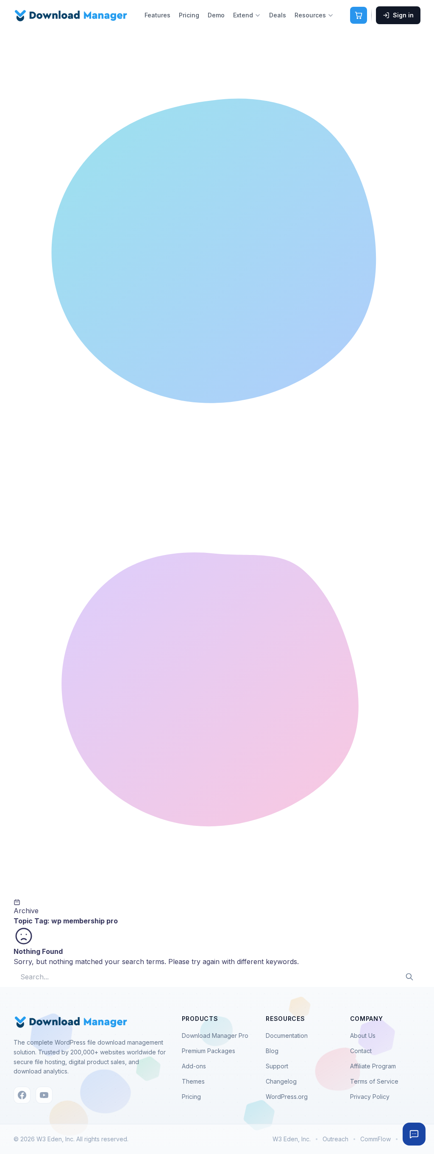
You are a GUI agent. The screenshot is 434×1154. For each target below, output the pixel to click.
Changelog (281, 1081)
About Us (363, 1035)
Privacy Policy (369, 1096)
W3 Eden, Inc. (292, 1139)
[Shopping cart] (358, 15)
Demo (216, 15)
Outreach (335, 1139)
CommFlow (375, 1139)
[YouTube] (44, 1095)
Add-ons (194, 1066)
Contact (361, 1050)
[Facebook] (22, 1095)
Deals (277, 15)
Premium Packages (208, 1050)
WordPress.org (287, 1096)
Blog (272, 1050)
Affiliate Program (373, 1066)
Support (277, 1066)
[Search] (409, 976)
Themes (193, 1081)
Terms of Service (374, 1081)
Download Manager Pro (215, 1035)
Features (157, 15)
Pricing (189, 15)
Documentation (287, 1035)
